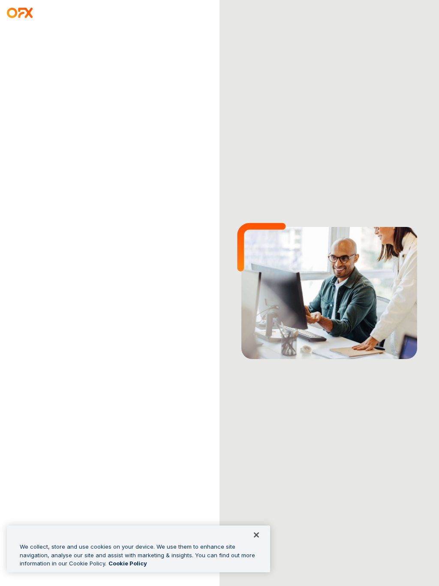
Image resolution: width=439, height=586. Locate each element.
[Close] (256, 535)
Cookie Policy (127, 563)
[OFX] (20, 14)
